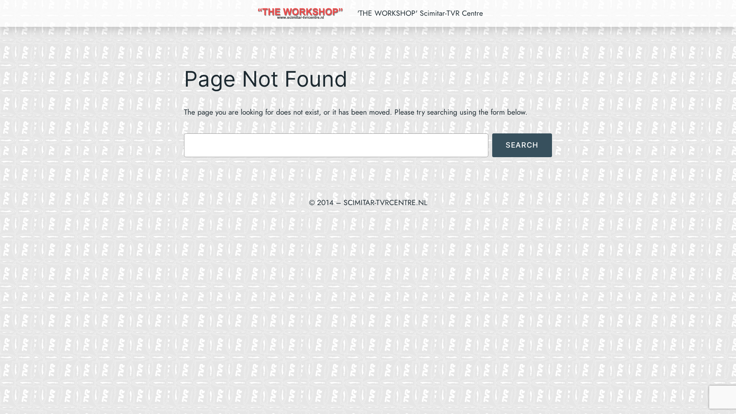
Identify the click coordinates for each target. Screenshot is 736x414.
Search (522, 145)
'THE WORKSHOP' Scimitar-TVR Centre (420, 13)
